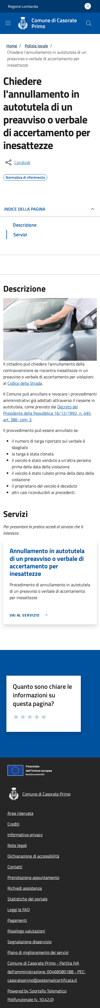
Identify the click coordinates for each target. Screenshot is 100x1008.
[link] (30, 615)
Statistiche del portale (27, 899)
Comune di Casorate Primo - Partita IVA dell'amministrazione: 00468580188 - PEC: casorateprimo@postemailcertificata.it (46, 971)
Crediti (13, 824)
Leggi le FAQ (18, 909)
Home (11, 46)
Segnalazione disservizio (29, 941)
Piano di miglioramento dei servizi (38, 952)
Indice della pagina (24, 209)
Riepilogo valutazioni (26, 931)
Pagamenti (17, 920)
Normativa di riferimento (25, 176)
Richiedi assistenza (24, 888)
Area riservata (20, 813)
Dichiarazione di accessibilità (33, 856)
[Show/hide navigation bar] (8, 23)
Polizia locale (36, 46)
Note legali (17, 845)
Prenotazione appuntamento (33, 877)
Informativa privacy (25, 834)
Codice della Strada (24, 383)
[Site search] (89, 23)
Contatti (14, 867)
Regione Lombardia (23, 6)
